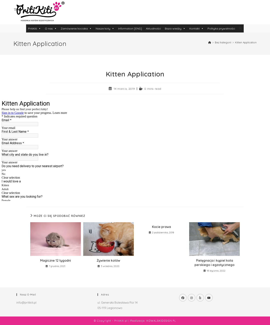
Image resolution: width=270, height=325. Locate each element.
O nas (49, 28)
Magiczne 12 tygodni (55, 260)
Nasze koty (103, 28)
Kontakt (194, 28)
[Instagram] (191, 297)
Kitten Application (246, 42)
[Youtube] (209, 297)
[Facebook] (183, 297)
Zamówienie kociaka (74, 28)
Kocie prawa (161, 227)
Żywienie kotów (108, 260)
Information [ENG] (130, 28)
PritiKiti (32, 28)
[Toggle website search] (240, 28)
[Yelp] (200, 297)
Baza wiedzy (173, 28)
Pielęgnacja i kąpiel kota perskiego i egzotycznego (214, 262)
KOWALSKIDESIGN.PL (161, 320)
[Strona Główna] (209, 42)
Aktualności (153, 28)
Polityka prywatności (221, 28)
